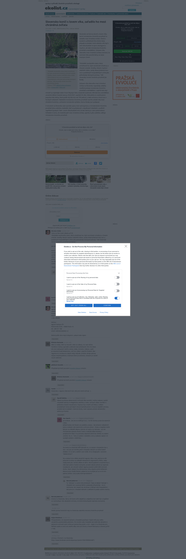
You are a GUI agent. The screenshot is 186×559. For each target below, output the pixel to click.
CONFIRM (107, 305)
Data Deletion (82, 312)
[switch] (117, 277)
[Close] (126, 247)
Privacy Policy (104, 312)
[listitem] (93, 273)
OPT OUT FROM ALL (78, 305)
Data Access (93, 312)
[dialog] (93, 279)
